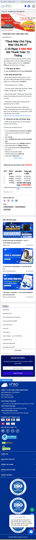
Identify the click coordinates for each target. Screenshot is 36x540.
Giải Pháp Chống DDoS (9, 343)
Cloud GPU (6, 328)
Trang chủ (4, 11)
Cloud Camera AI (7, 324)
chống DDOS (19, 187)
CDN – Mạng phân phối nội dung (11, 317)
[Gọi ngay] (32, 510)
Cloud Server (6, 332)
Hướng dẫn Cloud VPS (9, 347)
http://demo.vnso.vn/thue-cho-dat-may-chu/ (17, 116)
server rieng (7, 209)
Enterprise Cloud (7, 339)
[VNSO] (6, 6)
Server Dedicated (20, 207)
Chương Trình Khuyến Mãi (10, 321)
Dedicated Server (8, 207)
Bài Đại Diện (6, 245)
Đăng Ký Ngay (18, 158)
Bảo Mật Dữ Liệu (7, 313)
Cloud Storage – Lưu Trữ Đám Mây (12, 336)
